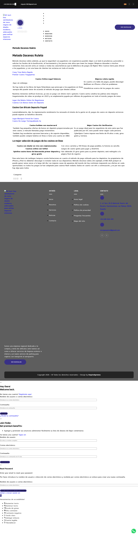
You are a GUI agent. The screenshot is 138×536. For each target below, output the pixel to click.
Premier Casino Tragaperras (23, 74)
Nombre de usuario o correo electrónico (16, 396)
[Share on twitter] (15, 178)
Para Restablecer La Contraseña (13, 491)
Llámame (19, 28)
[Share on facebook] (14, 178)
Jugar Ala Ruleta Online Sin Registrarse (28, 100)
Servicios (50, 18)
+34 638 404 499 (106, 219)
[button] (75, 27)
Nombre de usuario (7, 437)
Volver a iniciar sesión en (10, 493)
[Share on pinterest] (21, 178)
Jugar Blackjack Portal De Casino (25, 118)
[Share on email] (19, 178)
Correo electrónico (7, 445)
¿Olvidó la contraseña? (9, 416)
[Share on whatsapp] (17, 178)
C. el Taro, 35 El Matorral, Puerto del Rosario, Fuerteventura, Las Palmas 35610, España (116, 206)
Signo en (4, 413)
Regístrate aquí (25, 394)
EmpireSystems (94, 375)
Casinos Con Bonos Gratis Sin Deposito (28, 102)
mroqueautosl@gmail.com (110, 230)
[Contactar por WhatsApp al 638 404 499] (133, 531)
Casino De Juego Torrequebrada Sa (26, 121)
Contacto (50, 23)
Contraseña (4, 405)
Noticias (50, 21)
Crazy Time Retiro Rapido (22, 72)
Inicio (49, 14)
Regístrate (5, 462)
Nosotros (50, 16)
